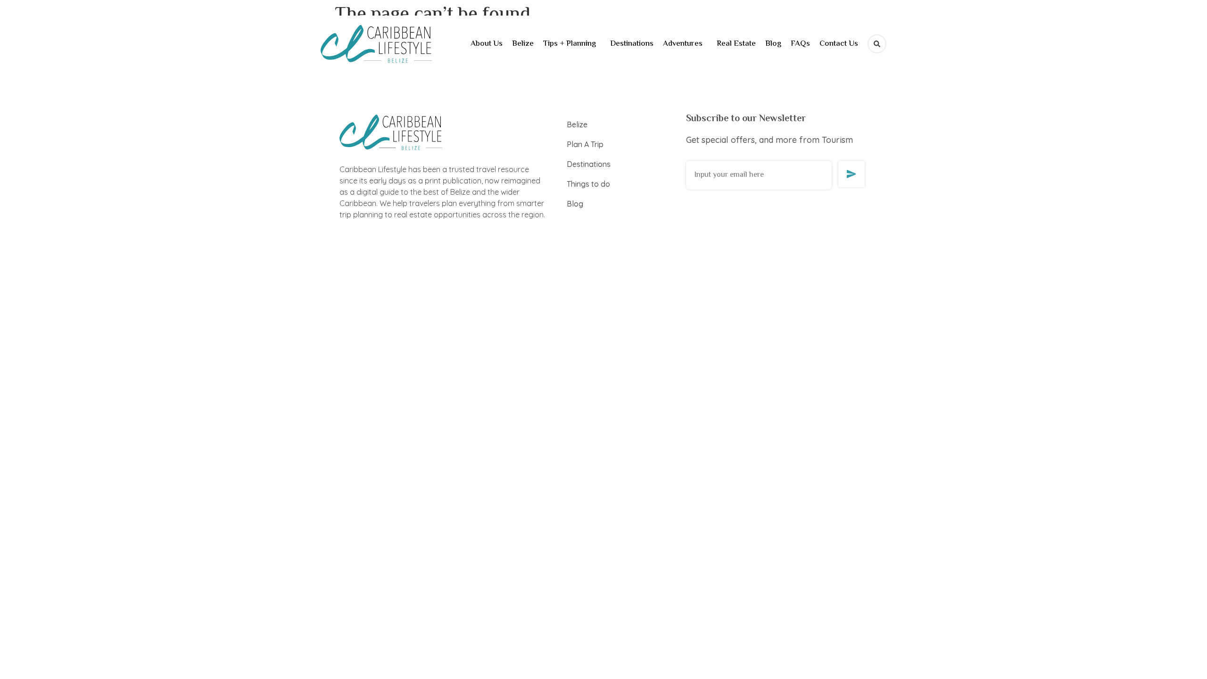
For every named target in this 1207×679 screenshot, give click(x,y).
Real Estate (736, 44)
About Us (487, 44)
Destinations (631, 44)
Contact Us (838, 44)
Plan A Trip (585, 144)
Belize (523, 44)
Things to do (588, 184)
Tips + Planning (569, 44)
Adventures (683, 44)
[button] (572, 44)
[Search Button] (877, 43)
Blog (773, 44)
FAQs (800, 44)
